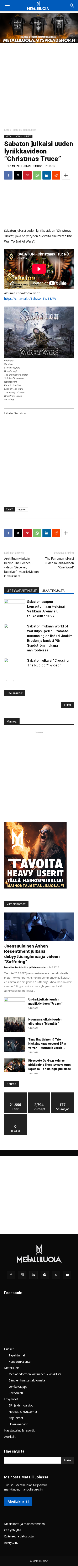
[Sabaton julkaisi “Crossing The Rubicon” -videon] (14, 665)
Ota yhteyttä (12, 1530)
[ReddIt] (56, 175)
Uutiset (9, 1349)
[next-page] (13, 680)
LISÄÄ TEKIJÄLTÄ (53, 590)
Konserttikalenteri (20, 1362)
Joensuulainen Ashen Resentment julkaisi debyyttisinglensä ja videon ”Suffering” (32, 954)
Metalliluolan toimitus (27, 165)
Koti (6, 130)
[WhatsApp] (37, 175)
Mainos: (12, 721)
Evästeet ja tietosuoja (19, 1536)
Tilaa (15, 1115)
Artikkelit (10, 1437)
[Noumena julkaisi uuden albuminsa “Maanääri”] (14, 1024)
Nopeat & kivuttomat (23, 1412)
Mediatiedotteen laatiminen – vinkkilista (35, 1374)
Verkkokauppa (18, 1387)
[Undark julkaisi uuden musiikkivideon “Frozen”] (14, 1004)
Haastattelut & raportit (19, 1430)
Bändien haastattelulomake (27, 1380)
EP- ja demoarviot (21, 1405)
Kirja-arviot (16, 1418)
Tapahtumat (17, 1355)
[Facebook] (8, 175)
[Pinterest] (27, 175)
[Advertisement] (39, 84)
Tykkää (15, 1094)
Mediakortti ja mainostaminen (24, 1524)
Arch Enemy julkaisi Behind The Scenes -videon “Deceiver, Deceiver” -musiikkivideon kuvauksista (21, 567)
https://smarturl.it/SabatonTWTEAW (30, 298)
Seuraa (39, 1094)
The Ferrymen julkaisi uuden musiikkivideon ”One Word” (59, 563)
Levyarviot (11, 1399)
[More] (66, 175)
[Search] (72, 5)
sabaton (21, 509)
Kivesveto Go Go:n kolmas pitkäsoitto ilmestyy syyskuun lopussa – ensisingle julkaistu (49, 1065)
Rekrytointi (16, 1393)
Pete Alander (38, 967)
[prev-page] (6, 680)
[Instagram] (22, 1275)
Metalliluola (12, 1368)
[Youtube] (67, 1275)
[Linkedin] (46, 175)
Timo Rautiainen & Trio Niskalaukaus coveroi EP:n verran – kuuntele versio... (47, 1043)
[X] (18, 175)
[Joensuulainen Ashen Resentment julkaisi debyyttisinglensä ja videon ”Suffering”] (39, 926)
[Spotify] (45, 1275)
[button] (7, 5)
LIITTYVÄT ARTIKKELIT (22, 590)
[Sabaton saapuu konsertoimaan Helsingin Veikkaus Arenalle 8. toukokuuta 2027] (14, 606)
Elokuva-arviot (18, 1424)
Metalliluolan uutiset (24, 130)
